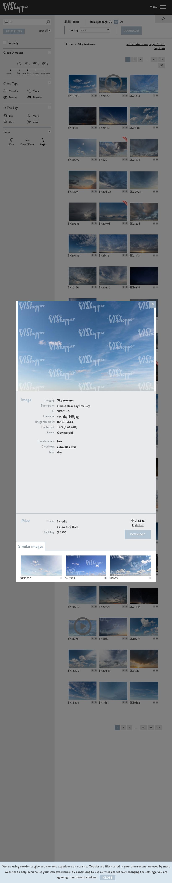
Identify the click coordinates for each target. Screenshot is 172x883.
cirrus (72, 446)
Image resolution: (45, 422)
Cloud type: (48, 447)
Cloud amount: (46, 441)
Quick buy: (48, 532)
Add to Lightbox (138, 522)
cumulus (62, 446)
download (137, 534)
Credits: (50, 521)
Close (107, 877)
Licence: (50, 432)
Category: (49, 400)
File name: (49, 416)
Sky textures (65, 400)
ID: (53, 411)
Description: (48, 406)
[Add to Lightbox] (61, 578)
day (59, 452)
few (59, 441)
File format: (48, 427)
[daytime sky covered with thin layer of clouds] (41, 565)
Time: (52, 452)
